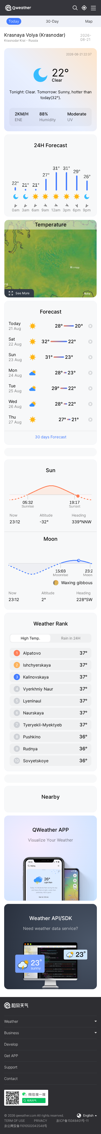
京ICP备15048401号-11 (72, 1121)
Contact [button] (11, 1079)
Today (14, 21)
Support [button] (10, 1067)
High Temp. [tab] (30, 638)
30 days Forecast (50, 436)
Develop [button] (11, 1044)
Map (88, 21)
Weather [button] (11, 1021)
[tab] (50, 1021)
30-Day (52, 21)
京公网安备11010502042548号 (25, 1126)
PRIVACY (40, 1121)
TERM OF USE (14, 1121)
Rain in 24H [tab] (70, 638)
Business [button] (11, 1033)
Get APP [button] (11, 1056)
